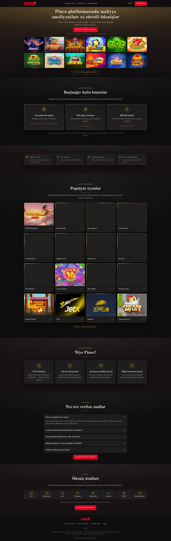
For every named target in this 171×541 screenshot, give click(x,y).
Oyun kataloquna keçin (85, 72)
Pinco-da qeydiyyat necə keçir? (57, 417)
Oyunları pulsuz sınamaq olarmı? (58, 450)
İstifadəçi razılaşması (83, 524)
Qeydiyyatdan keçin (85, 29)
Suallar (105, 524)
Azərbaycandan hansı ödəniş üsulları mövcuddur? (64, 430)
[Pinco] (30, 3)
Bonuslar (69, 3)
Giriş (130, 3)
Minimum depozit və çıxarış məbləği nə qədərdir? (64, 443)
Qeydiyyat (141, 3)
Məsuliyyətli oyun (69, 524)
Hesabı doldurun (85, 507)
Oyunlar (81, 3)
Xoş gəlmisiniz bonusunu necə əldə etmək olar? (63, 437)
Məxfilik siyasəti (95, 524)
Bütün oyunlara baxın (85, 327)
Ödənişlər (92, 3)
